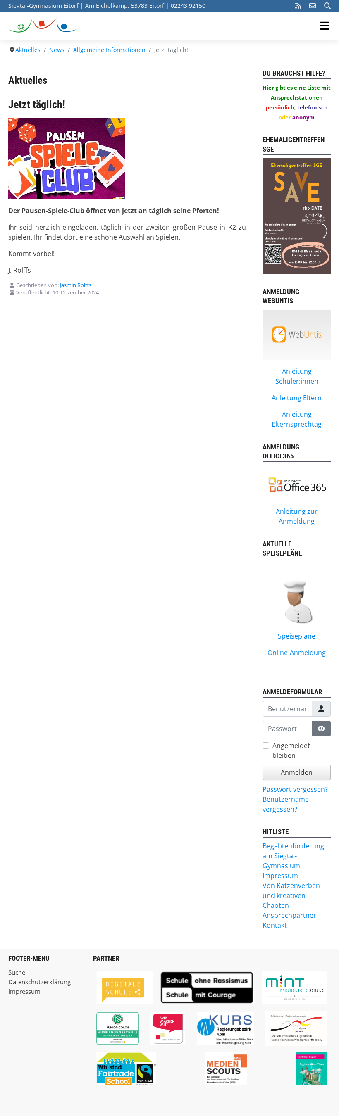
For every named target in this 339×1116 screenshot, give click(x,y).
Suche (16, 972)
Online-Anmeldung (296, 652)
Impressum (24, 991)
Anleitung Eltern (297, 397)
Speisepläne (296, 636)
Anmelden (297, 772)
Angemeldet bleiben (291, 750)
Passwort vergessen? (295, 789)
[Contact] (312, 6)
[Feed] (298, 6)
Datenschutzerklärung (39, 982)
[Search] (327, 6)
